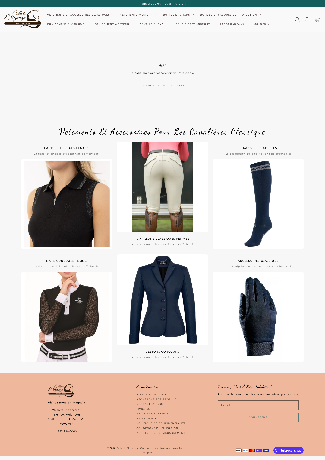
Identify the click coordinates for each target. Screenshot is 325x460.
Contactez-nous (150, 404)
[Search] (297, 19)
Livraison (144, 408)
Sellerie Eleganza (127, 448)
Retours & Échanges (153, 413)
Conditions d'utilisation (157, 428)
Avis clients (146, 418)
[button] (297, 19)
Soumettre (258, 417)
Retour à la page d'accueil (162, 85)
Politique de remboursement (160, 433)
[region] (162, 3)
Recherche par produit (156, 399)
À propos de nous (151, 394)
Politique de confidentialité (161, 423)
